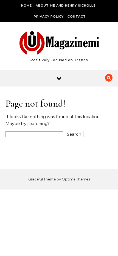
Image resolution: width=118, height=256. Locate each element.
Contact (77, 16)
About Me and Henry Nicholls (66, 5)
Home (26, 5)
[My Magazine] (59, 43)
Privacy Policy (49, 16)
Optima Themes (76, 179)
